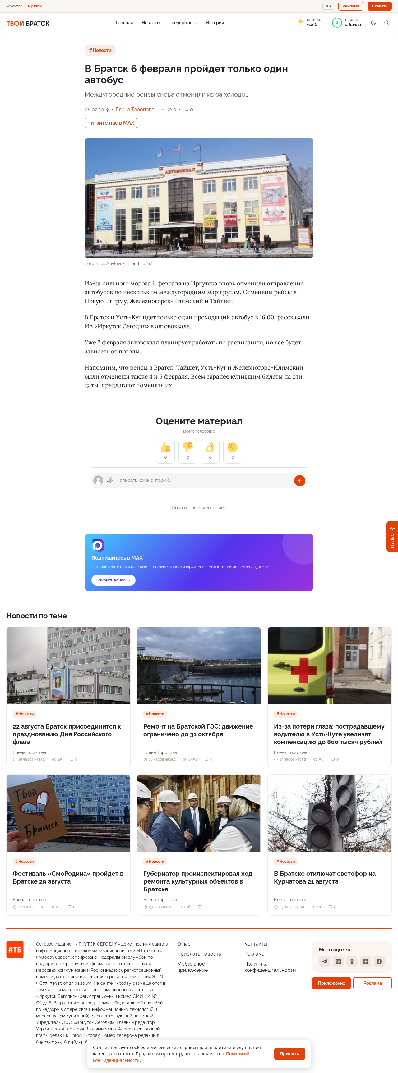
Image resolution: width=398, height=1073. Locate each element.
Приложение (331, 983)
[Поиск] (386, 23)
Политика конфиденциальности (270, 967)
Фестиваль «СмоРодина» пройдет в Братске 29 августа (68, 877)
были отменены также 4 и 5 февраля (136, 376)
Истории (215, 22)
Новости (150, 22)
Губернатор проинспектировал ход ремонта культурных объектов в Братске (197, 881)
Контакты (255, 944)
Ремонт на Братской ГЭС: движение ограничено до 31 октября (198, 730)
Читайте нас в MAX (110, 123)
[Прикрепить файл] (110, 480)
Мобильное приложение (192, 967)
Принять (289, 1054)
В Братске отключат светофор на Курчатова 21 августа (325, 877)
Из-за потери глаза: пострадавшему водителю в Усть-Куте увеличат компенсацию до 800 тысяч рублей (329, 734)
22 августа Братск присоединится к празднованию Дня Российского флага (67, 734)
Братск (35, 6)
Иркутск (14, 6)
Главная (124, 22)
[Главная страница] (28, 23)
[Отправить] (299, 480)
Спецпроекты (183, 22)
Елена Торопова (135, 109)
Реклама (254, 954)
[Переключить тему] (373, 23)
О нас (184, 944)
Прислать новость (199, 954)
